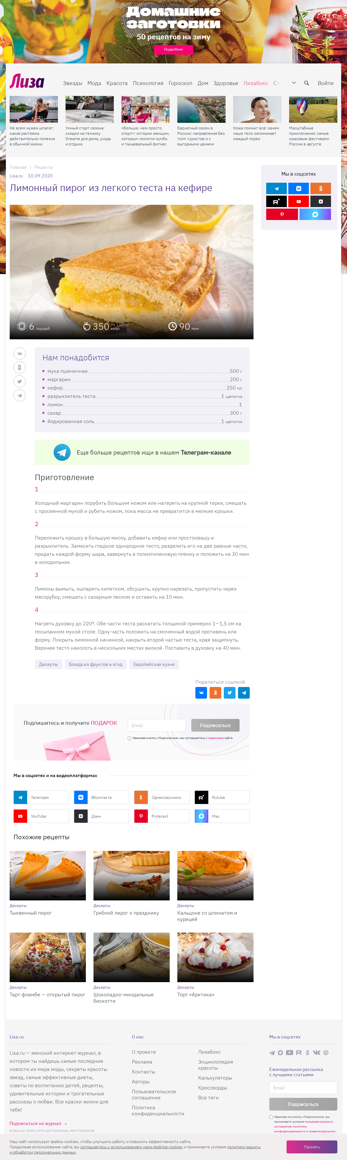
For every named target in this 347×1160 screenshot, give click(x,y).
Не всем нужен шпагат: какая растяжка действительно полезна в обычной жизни (32, 135)
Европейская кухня (154, 664)
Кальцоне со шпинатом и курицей (207, 915)
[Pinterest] (282, 214)
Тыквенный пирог (31, 912)
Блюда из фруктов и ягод (95, 664)
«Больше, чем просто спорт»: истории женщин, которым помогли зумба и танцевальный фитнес (145, 135)
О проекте (144, 1051)
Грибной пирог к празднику (126, 912)
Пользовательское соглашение (154, 1094)
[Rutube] (276, 201)
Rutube (218, 797)
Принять (312, 1146)
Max (215, 816)
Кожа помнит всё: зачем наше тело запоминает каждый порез (256, 133)
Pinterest (160, 816)
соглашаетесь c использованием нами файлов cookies (131, 1146)
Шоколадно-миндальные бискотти (123, 997)
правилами (216, 738)
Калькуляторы (215, 1077)
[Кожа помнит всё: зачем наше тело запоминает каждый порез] (257, 109)
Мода (94, 83)
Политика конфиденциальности (158, 1110)
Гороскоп (181, 83)
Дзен (96, 816)
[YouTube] (298, 201)
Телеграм (40, 797)
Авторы (141, 1081)
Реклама (142, 1061)
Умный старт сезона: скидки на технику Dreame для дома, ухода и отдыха (88, 135)
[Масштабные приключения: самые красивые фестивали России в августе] (313, 109)
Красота (117, 83)
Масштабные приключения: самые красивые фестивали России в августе (309, 135)
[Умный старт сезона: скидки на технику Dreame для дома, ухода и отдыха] (90, 109)
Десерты (48, 664)
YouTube (38, 816)
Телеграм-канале (206, 452)
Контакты (143, 1071)
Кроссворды (212, 1087)
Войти (326, 83)
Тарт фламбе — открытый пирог (47, 994)
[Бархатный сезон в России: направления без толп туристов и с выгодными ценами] (201, 109)
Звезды (72, 83)
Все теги (208, 1097)
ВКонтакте (101, 797)
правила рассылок (322, 1131)
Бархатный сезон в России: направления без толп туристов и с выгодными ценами (201, 135)
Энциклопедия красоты (215, 1064)
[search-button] (306, 83)
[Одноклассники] (320, 188)
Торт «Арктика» (195, 994)
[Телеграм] (276, 188)
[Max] (315, 214)
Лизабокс (255, 83)
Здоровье (225, 83)
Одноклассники (166, 797)
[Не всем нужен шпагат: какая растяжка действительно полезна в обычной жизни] (34, 109)
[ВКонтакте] (298, 188)
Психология (148, 83)
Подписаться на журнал (35, 1123)
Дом (203, 83)
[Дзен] (320, 201)
